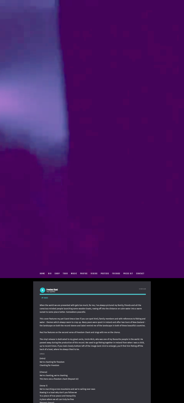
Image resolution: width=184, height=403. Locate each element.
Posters (105, 273)
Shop (57, 273)
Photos (83, 273)
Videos (94, 273)
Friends (116, 273)
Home (42, 273)
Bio (50, 273)
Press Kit (128, 273)
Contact (140, 273)
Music (74, 273)
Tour (65, 273)
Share (46, 298)
